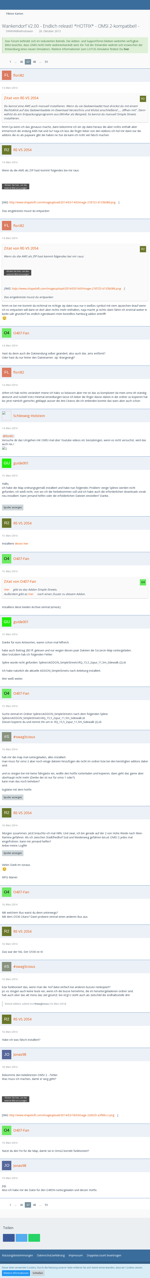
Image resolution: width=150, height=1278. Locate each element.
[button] (5, 5)
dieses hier (21, 543)
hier (126, 49)
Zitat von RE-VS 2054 (21, 98)
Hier (6, 589)
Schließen (38, 1273)
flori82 (9, 436)
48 (34, 62)
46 (21, 62)
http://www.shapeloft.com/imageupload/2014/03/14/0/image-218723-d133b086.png (62, 202)
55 (46, 62)
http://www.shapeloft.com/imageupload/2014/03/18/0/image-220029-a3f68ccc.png (61, 1115)
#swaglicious (41, 1003)
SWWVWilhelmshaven (19, 31)
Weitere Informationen (16, 1273)
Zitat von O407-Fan (20, 581)
